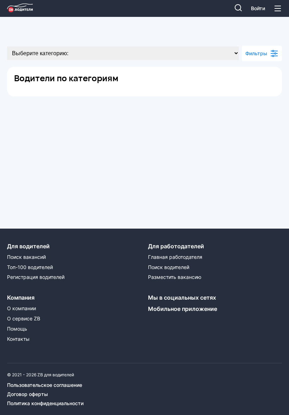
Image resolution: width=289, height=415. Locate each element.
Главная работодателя (175, 257)
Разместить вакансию (174, 277)
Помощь (17, 329)
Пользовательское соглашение (44, 385)
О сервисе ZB (23, 318)
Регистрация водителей (35, 277)
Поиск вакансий (26, 257)
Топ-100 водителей (30, 267)
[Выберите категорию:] (123, 53)
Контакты (18, 339)
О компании (21, 308)
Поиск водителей (168, 267)
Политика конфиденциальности (45, 403)
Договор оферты (27, 394)
